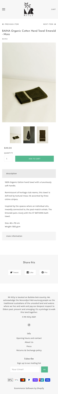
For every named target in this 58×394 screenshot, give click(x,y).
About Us (29, 342)
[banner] (29, 9)
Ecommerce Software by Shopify (29, 388)
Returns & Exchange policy (29, 350)
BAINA (5, 39)
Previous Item (12, 24)
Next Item (48, 24)
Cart (53, 9)
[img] (29, 324)
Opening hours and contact (29, 338)
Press (29, 346)
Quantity (8, 153)
